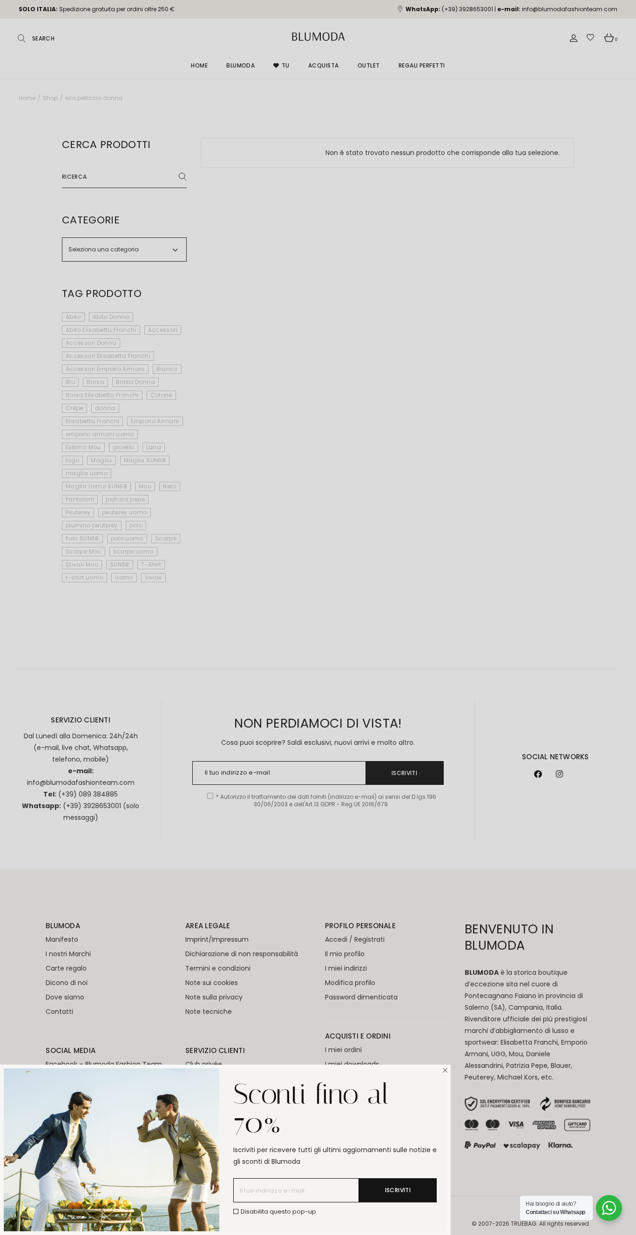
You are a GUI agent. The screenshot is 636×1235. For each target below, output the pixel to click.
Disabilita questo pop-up (278, 1211)
